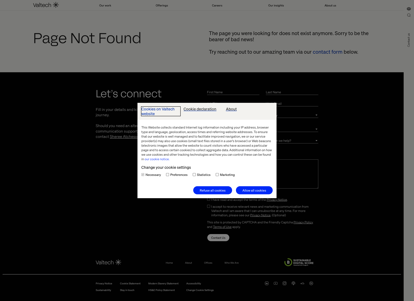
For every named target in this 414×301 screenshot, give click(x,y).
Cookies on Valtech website (158, 111)
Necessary (153, 174)
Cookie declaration (200, 109)
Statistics (204, 174)
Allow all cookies (254, 190)
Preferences (179, 174)
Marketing (227, 174)
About (231, 109)
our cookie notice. (157, 159)
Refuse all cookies (213, 190)
